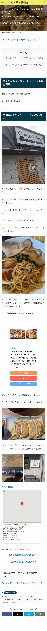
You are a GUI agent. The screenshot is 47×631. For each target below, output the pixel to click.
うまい (15, 596)
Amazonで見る (23, 373)
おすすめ (22, 596)
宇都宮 (28, 599)
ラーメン (15, 549)
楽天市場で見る (23, 378)
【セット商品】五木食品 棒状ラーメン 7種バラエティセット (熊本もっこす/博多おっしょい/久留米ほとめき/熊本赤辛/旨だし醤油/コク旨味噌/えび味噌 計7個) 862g (23, 358)
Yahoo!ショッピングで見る (24, 384)
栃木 (40, 599)
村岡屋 (35, 599)
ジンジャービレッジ (9, 599)
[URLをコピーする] (40, 614)
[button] (7, 614)
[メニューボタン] (2, 2)
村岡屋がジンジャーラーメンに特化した (24, 65)
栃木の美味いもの (10, 16)
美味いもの (6, 603)
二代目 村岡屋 (8, 487)
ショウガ (30, 596)
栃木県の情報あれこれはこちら (23, 562)
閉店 (13, 603)
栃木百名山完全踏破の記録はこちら (23, 555)
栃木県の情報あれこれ (23, 2)
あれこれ (7, 596)
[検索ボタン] (44, 2)
